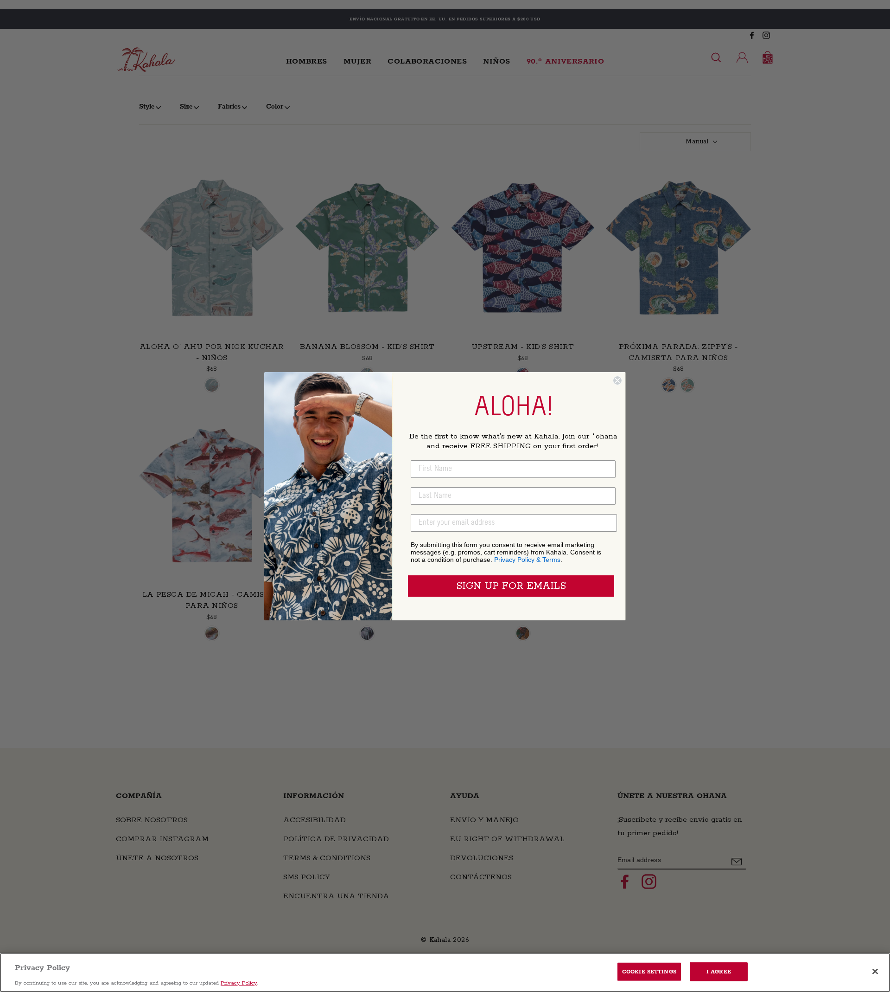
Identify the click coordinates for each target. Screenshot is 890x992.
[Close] (875, 971)
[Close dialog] (617, 380)
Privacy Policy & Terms (527, 559)
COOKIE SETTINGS (649, 971)
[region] (445, 972)
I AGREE (718, 971)
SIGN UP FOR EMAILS (511, 586)
